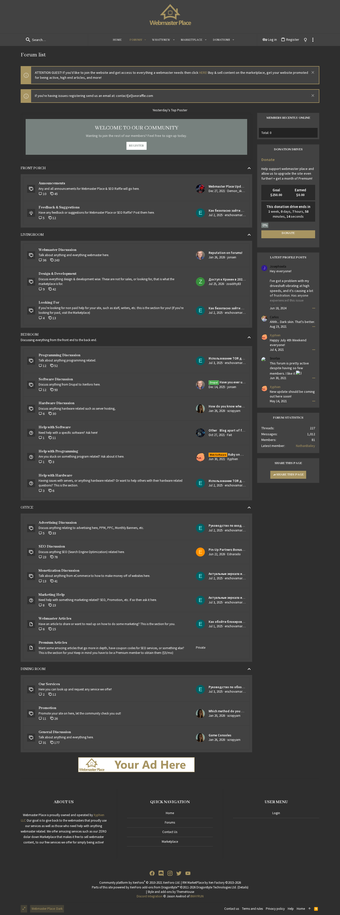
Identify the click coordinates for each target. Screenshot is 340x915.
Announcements (52, 183)
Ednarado (234, 554)
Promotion (47, 708)
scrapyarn (233, 411)
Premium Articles (53, 642)
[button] (145, 39)
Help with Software (55, 427)
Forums (170, 822)
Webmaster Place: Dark (47, 909)
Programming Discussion (59, 355)
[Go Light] (305, 40)
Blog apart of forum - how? (234, 430)
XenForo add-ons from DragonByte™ (154, 887)
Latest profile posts (288, 257)
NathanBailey (305, 445)
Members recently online (288, 118)
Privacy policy (275, 909)
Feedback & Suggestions (59, 207)
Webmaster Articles (55, 618)
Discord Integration (150, 896)
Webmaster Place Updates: (228, 186)
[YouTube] (188, 873)
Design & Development (57, 274)
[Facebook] (152, 873)
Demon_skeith (237, 191)
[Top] (309, 909)
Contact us (169, 832)
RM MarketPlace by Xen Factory (211, 882)
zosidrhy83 (233, 284)
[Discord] (161, 873)
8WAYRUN (197, 896)
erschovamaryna (236, 215)
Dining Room (33, 669)
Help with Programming (58, 451)
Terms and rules (252, 909)
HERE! (203, 72)
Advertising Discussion (58, 522)
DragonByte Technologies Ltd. (216, 887)
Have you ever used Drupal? (235, 382)
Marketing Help (51, 595)
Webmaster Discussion (57, 250)
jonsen (231, 257)
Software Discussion (56, 379)
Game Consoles (220, 735)
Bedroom (30, 334)
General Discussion (55, 732)
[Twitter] (179, 873)
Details (242, 887)
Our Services (49, 684)
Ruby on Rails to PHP (234, 454)
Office (27, 507)
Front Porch (33, 168)
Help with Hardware (55, 475)
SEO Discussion (52, 546)
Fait (229, 435)
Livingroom (32, 235)
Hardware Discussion (56, 403)
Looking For (49, 302)
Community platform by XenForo (139, 882)
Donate (268, 159)
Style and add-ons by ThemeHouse (171, 892)
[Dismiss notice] (312, 73)
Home (170, 813)
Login (276, 813)
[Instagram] (170, 873)
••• (313, 308)
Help (291, 909)
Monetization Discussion (59, 570)
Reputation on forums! (225, 253)
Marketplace (170, 841)
